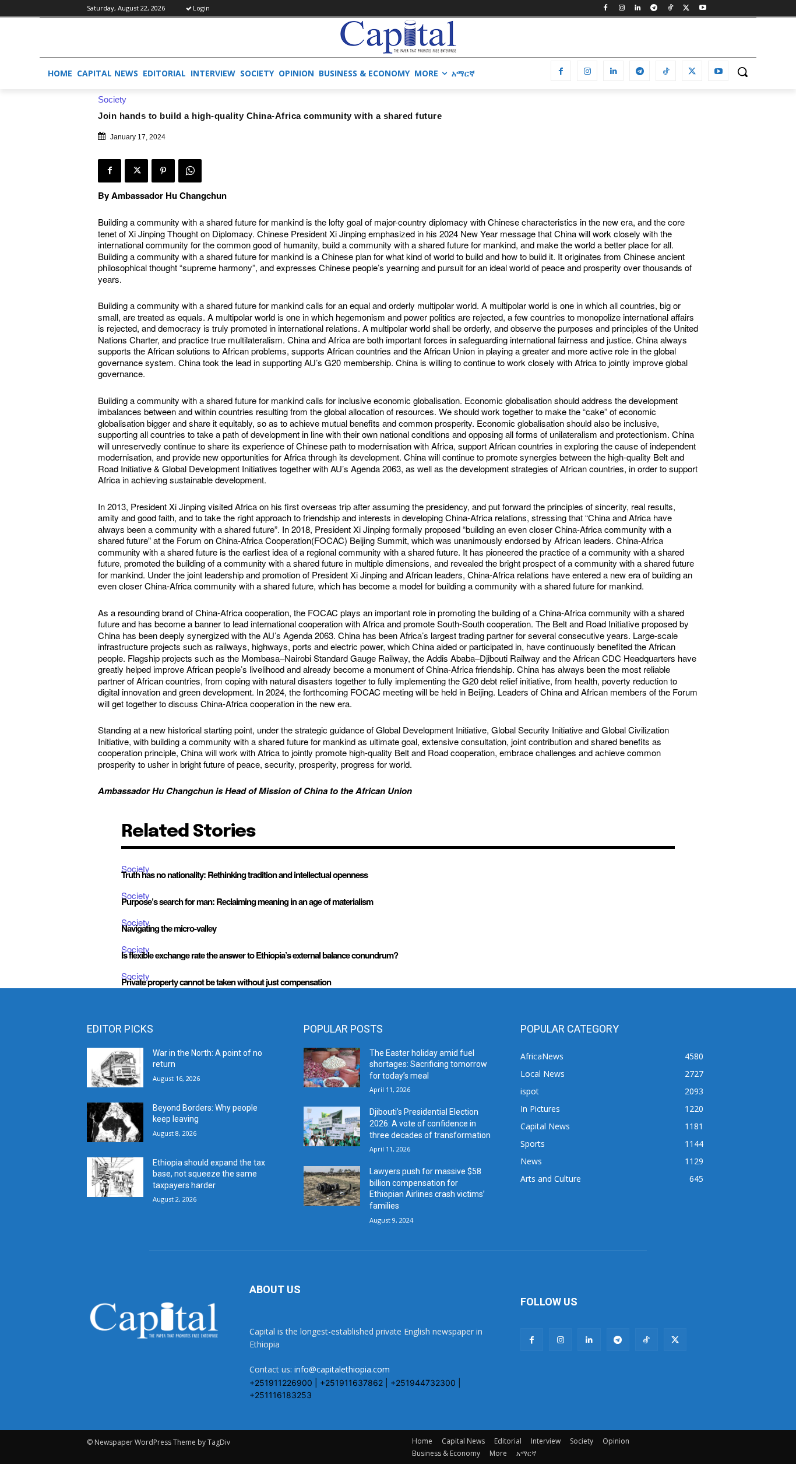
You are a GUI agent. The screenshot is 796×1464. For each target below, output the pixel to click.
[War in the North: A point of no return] (115, 1067)
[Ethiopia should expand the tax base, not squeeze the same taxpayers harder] (115, 1177)
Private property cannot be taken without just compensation (226, 981)
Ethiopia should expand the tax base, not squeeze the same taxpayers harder (209, 1174)
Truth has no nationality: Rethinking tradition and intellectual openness (244, 874)
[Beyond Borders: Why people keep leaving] (115, 1122)
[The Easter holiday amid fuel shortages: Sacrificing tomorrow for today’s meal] (332, 1067)
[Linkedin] (637, 8)
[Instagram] (621, 8)
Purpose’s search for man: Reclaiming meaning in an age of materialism (247, 901)
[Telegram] (654, 8)
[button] (742, 72)
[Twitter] (686, 8)
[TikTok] (670, 8)
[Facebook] (605, 8)
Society (112, 99)
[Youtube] (702, 8)
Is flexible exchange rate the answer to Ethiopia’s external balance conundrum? (259, 955)
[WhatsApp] (190, 170)
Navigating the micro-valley (168, 928)
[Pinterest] (163, 170)
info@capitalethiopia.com (342, 1369)
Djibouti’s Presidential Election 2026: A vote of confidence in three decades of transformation (430, 1123)
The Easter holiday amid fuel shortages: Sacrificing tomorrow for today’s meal (428, 1064)
